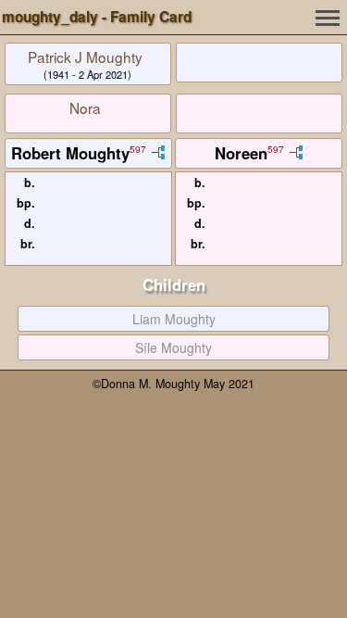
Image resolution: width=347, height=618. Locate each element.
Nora (85, 107)
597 (138, 150)
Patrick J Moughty (85, 56)
